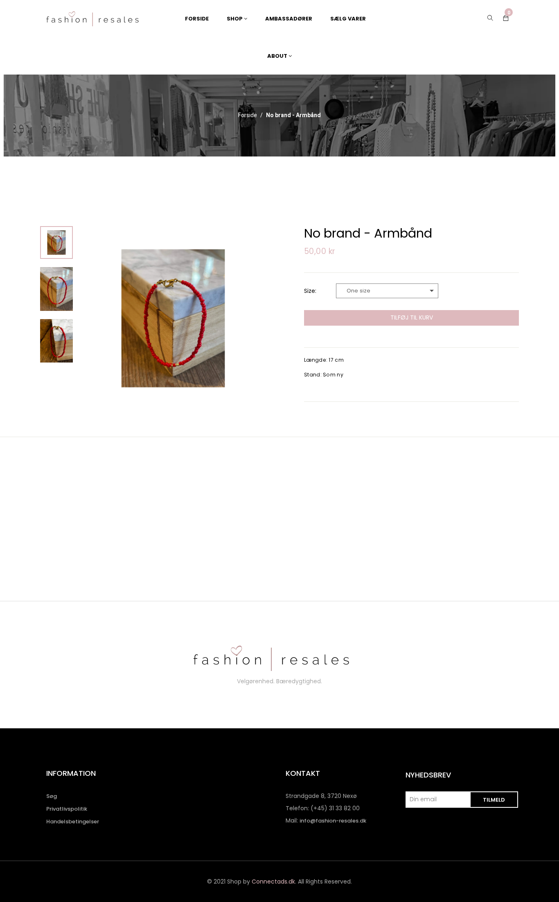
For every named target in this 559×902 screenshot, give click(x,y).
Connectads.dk (273, 881)
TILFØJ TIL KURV (411, 317)
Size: (310, 291)
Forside (247, 115)
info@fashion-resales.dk (333, 821)
